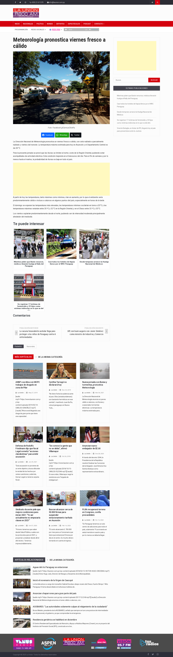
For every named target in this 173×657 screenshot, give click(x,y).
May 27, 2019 (33, 393)
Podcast (87, 24)
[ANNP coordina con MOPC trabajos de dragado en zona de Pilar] (28, 371)
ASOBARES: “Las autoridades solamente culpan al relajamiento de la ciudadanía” (70, 606)
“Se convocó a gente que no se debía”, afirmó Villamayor (60, 448)
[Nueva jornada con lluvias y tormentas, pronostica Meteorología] (95, 371)
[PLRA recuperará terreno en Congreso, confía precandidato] (95, 498)
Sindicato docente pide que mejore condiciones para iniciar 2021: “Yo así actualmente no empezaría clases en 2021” (28, 515)
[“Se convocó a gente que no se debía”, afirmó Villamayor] (61, 435)
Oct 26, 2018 (66, 456)
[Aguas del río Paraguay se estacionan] (21, 570)
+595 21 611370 (37, 2)
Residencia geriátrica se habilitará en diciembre (55, 620)
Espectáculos (74, 24)
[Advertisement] (61, 179)
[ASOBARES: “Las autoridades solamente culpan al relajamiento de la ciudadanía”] (21, 610)
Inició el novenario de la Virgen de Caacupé (53, 580)
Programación (21, 30)
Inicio (17, 24)
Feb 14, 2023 (66, 525)
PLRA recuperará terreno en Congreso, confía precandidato (93, 512)
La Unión (21, 393)
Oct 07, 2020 (33, 525)
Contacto (98, 24)
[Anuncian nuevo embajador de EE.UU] (95, 435)
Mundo (50, 24)
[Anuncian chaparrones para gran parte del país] (21, 596)
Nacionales (28, 24)
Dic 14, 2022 (99, 520)
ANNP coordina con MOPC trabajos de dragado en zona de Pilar (28, 385)
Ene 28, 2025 (99, 454)
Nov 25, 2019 (66, 390)
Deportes (60, 24)
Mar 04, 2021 (99, 393)
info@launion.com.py (57, 2)
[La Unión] (86, 12)
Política (40, 24)
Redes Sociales (38, 30)
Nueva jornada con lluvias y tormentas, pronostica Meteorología (94, 385)
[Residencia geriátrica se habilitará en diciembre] (21, 623)
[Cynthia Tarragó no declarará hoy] (61, 371)
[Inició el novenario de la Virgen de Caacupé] (21, 583)
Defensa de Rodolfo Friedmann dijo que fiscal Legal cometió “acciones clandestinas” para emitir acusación (27, 451)
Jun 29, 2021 (33, 462)
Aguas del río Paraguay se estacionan (50, 567)
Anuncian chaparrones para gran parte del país (54, 593)
